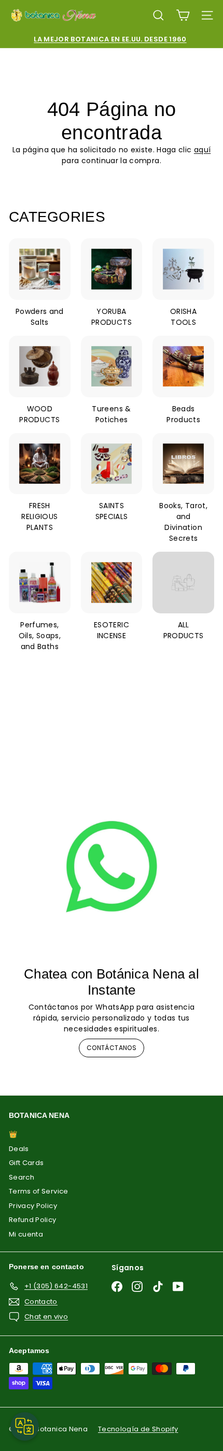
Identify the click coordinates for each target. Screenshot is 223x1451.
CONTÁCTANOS (111, 1047)
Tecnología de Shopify (138, 1429)
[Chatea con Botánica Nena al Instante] (111, 866)
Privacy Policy (33, 1206)
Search (21, 1177)
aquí (202, 150)
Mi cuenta (26, 1234)
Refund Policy (33, 1220)
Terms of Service (38, 1191)
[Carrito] (183, 15)
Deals (19, 1149)
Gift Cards (26, 1163)
